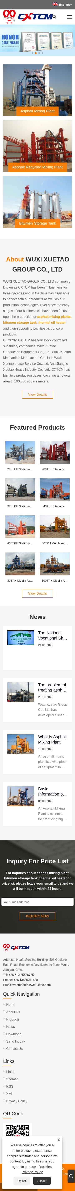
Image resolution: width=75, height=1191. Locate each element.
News (10, 1026)
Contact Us (14, 1049)
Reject (22, 1180)
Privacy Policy (32, 1172)
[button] (32, 53)
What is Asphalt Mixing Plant (52, 739)
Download (13, 1034)
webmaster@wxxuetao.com (31, 985)
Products (12, 1019)
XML (9, 1094)
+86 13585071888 (26, 980)
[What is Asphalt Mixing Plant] (20, 752)
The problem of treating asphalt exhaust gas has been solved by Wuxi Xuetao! (52, 687)
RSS (9, 1086)
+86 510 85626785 (21, 974)
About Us (13, 1012)
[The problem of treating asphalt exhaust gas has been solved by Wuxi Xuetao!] (20, 700)
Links (10, 1072)
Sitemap (12, 1079)
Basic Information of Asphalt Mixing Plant (51, 791)
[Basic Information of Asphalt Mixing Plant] (20, 804)
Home (10, 1004)
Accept (42, 1180)
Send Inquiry (15, 1041)
